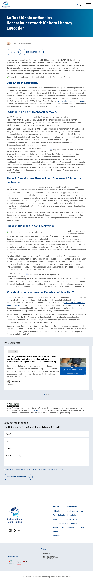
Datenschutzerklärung (41, 577)
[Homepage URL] (6, 4)
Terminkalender (59, 515)
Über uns (56, 536)
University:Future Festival (76, 527)
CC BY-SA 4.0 (36, 410)
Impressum (27, 577)
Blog (55, 519)
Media (55, 532)
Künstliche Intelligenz (74, 511)
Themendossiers (59, 523)
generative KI (71, 519)
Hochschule (71, 515)
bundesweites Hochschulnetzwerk (71, 101)
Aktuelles (57, 511)
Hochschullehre (72, 523)
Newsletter (66, 577)
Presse (58, 577)
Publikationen (58, 527)
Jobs (53, 577)
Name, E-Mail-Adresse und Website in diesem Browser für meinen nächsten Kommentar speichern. (35, 469)
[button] (44, 394)
